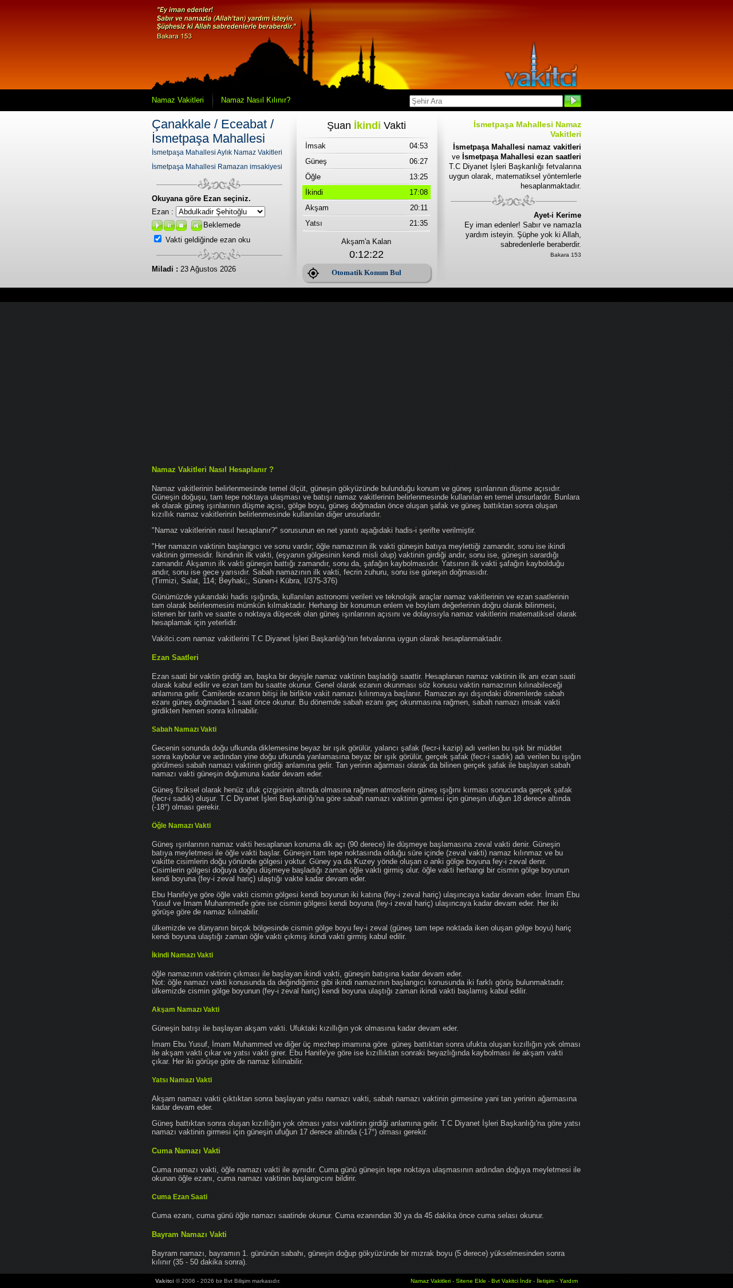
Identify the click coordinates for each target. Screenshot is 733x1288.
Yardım (568, 1281)
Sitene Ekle (471, 1281)
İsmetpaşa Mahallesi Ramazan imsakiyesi (217, 167)
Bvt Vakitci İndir (512, 1281)
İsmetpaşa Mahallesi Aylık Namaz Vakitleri (217, 152)
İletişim (545, 1281)
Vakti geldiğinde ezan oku (207, 239)
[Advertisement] (366, 382)
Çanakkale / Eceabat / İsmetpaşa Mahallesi (213, 131)
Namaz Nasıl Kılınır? (255, 100)
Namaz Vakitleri (178, 100)
